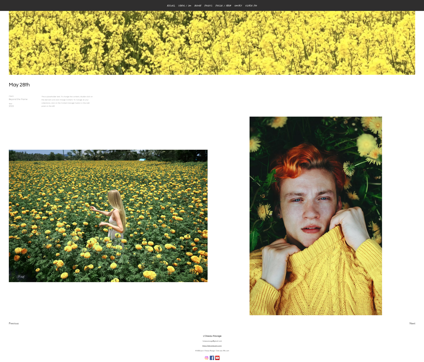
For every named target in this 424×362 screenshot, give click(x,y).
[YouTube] (217, 358)
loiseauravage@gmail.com (212, 341)
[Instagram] (206, 358)
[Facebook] (212, 358)
